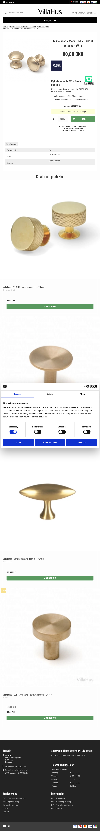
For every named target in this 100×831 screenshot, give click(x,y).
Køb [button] (84, 119)
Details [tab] (50, 394)
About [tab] (83, 394)
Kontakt (6, 812)
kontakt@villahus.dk (20, 770)
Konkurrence (56, 808)
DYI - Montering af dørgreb (62, 802)
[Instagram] (8, 826)
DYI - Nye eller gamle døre (62, 805)
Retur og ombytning (11, 802)
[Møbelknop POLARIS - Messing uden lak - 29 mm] (50, 229)
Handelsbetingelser (10, 805)
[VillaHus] (50, 11)
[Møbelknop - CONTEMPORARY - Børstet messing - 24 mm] (50, 637)
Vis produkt (50, 306)
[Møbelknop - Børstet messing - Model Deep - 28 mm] (50, 365)
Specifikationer (11, 144)
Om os (5, 808)
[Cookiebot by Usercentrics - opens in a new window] (85, 386)
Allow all (82, 443)
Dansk (75, 2)
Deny (18, 443)
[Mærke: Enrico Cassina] (57, 67)
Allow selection (50, 443)
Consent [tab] (17, 394)
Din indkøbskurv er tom (82, 13)
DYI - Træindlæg (58, 798)
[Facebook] (4, 826)
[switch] (37, 432)
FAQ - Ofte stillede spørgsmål (15, 798)
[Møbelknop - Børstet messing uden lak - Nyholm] (50, 501)
